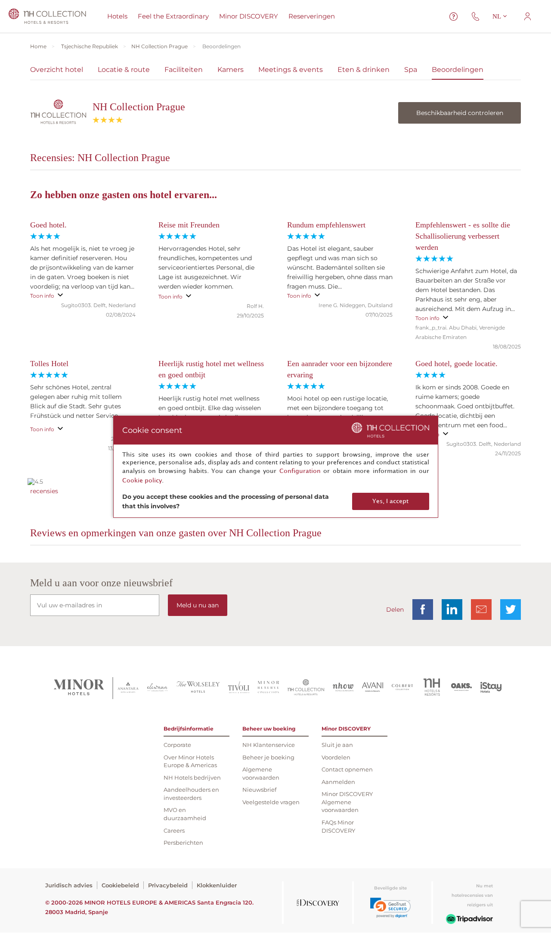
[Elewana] (157, 688)
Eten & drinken (363, 69)
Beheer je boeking (268, 757)
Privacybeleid (168, 885)
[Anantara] (128, 688)
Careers (174, 830)
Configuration (300, 471)
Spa (410, 69)
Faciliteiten (183, 69)
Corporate (177, 744)
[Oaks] (461, 688)
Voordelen (336, 757)
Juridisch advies (69, 885)
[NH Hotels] (432, 688)
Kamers (230, 69)
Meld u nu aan (197, 605)
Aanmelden (338, 781)
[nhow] (343, 688)
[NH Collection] (306, 688)
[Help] (453, 16)
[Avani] (372, 688)
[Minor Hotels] (79, 688)
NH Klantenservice (268, 744)
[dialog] (275, 467)
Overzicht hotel (56, 69)
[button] (390, 907)
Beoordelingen (457, 69)
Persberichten (183, 842)
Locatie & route (124, 69)
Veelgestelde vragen (271, 802)
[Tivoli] (238, 688)
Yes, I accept (390, 501)
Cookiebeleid (120, 885)
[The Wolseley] (198, 688)
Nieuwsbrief (259, 789)
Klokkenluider (217, 885)
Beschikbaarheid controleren (459, 113)
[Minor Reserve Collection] (268, 688)
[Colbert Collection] (402, 688)
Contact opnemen (347, 769)
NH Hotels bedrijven (192, 777)
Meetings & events (290, 69)
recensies (44, 491)
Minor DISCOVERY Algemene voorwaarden (347, 801)
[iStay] (490, 688)
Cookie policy (142, 480)
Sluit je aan (337, 744)
